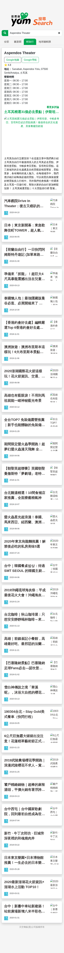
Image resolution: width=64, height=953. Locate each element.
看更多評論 (53, 107)
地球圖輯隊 (45, 41)
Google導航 (30, 59)
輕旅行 (30, 41)
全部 (6, 41)
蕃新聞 (17, 41)
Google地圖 (12, 59)
